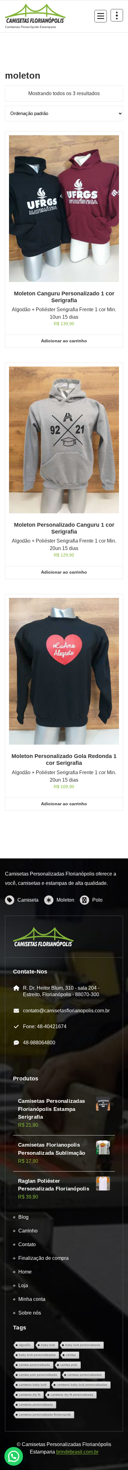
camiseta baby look (33, 1384)
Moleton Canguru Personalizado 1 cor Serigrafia (64, 296)
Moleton (65, 900)
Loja (23, 1285)
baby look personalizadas (37, 1355)
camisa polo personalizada (38, 1374)
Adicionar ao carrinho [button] (64, 340)
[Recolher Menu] (100, 16)
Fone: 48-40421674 (44, 1026)
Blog (23, 1217)
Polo (97, 900)
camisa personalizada (34, 1364)
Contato (27, 1244)
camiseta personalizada (36, 1404)
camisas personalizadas (84, 1374)
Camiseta (28, 900)
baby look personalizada (82, 1345)
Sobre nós (29, 1312)
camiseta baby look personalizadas (82, 1384)
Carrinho (28, 1230)
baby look (48, 1345)
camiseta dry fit (29, 1394)
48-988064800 (39, 1042)
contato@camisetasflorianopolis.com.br (66, 1010)
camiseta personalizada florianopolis (45, 1414)
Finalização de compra (43, 1258)
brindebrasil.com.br (77, 1451)
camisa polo (68, 1364)
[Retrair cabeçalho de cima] (117, 15)
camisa (71, 1355)
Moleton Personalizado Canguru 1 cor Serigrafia (64, 528)
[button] (13, 1456)
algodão (25, 1345)
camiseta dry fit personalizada (72, 1394)
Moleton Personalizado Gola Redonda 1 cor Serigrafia (64, 759)
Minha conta (31, 1299)
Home (25, 1271)
